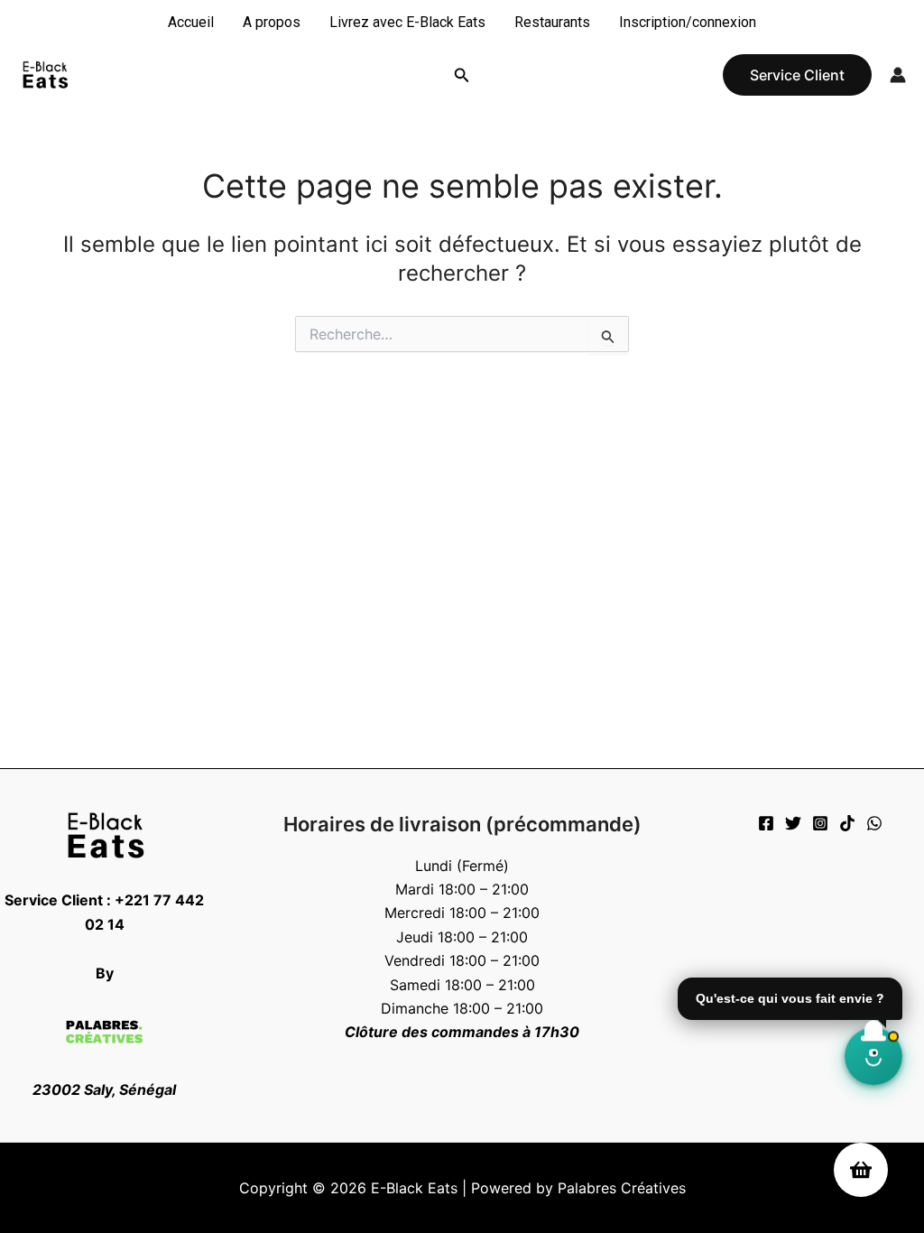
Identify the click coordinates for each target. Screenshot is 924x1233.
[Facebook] (766, 823)
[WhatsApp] (874, 823)
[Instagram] (820, 823)
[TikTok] (847, 823)
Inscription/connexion (687, 22)
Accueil (191, 22)
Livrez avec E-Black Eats (407, 22)
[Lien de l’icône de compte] (898, 75)
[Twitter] (793, 823)
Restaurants (552, 22)
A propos (271, 22)
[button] (462, 75)
